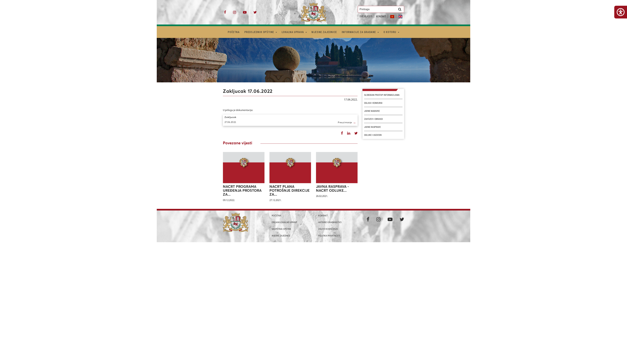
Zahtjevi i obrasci (373, 119)
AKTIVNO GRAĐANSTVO (330, 222)
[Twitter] (255, 13)
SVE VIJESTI (365, 16)
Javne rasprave (372, 127)
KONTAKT (381, 16)
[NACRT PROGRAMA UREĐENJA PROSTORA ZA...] (244, 167)
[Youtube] (245, 13)
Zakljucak (230, 117)
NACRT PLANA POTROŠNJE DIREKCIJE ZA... (289, 190)
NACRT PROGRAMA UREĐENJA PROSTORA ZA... (242, 190)
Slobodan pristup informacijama (382, 94)
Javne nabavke (372, 110)
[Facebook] (225, 13)
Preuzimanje (347, 122)
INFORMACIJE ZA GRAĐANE (359, 32)
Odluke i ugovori (373, 135)
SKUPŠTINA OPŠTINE (281, 229)
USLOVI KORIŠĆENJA (328, 229)
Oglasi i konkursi (373, 102)
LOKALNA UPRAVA (293, 32)
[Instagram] (234, 13)
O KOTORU (390, 32)
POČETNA (234, 32)
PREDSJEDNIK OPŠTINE (259, 32)
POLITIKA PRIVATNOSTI (329, 236)
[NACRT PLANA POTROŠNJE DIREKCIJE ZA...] (290, 167)
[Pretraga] (399, 9)
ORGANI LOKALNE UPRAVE (284, 222)
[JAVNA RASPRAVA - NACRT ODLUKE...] (337, 167)
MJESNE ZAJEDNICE (324, 32)
